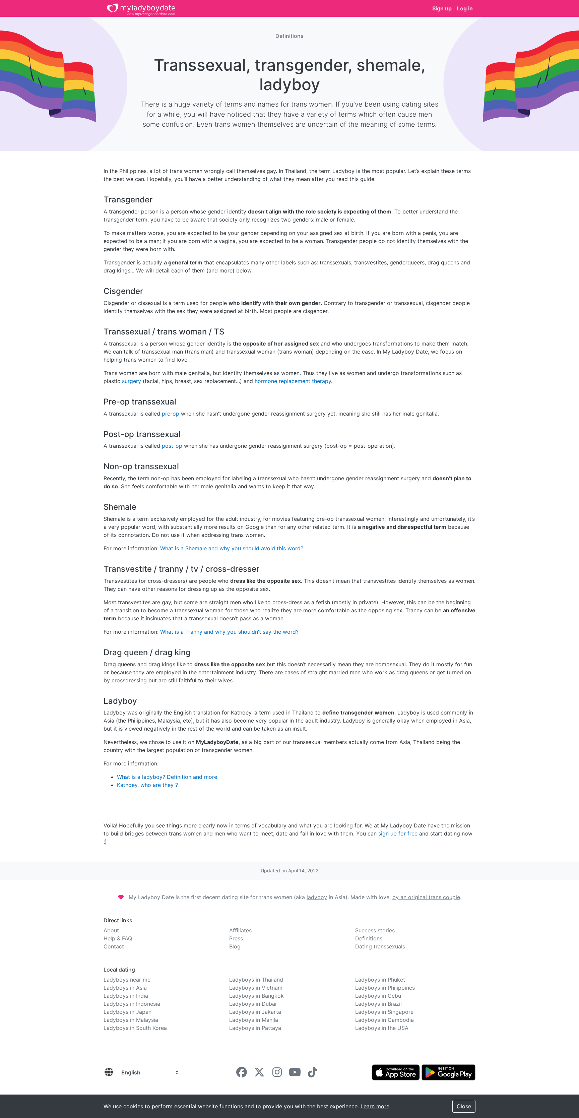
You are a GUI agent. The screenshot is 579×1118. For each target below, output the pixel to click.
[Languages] (109, 1072)
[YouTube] (295, 1074)
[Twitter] (259, 1074)
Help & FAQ (118, 938)
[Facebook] (241, 1074)
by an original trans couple (426, 897)
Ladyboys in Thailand (256, 979)
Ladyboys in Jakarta (255, 1011)
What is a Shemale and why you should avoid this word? (231, 548)
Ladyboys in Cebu (378, 995)
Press (236, 938)
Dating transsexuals (380, 946)
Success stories (375, 930)
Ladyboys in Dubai (252, 1003)
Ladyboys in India (126, 995)
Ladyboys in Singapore (384, 1011)
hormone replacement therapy (293, 381)
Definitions (368, 938)
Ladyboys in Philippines (385, 987)
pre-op (170, 413)
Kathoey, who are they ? (147, 785)
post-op (172, 445)
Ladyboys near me (127, 979)
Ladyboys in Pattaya (255, 1027)
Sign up (442, 8)
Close (464, 1106)
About (111, 930)
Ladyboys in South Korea (135, 1027)
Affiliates (240, 930)
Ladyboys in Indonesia (132, 1003)
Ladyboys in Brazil (378, 1003)
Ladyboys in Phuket (380, 979)
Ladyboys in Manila (253, 1019)
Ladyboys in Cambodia (384, 1019)
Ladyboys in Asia (125, 987)
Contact (114, 946)
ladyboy (317, 897)
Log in (465, 8)
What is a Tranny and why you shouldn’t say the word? (229, 631)
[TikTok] (312, 1074)
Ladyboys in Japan (127, 1011)
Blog (235, 946)
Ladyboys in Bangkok (256, 995)
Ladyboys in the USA (381, 1027)
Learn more (375, 1106)
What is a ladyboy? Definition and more (167, 776)
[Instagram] (277, 1074)
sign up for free (397, 833)
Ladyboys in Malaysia (131, 1019)
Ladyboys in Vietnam (255, 987)
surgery (131, 381)
